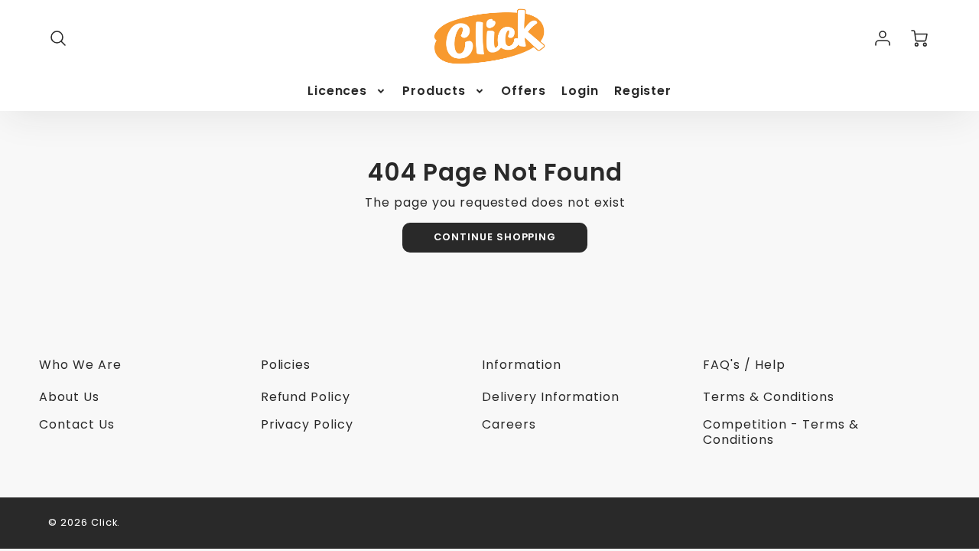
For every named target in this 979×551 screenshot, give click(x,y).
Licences (337, 91)
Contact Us (77, 424)
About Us (69, 397)
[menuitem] (347, 91)
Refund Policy (305, 397)
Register (643, 91)
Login (580, 91)
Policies (286, 364)
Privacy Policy (307, 424)
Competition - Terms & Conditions (780, 432)
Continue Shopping (495, 236)
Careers (509, 424)
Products (434, 91)
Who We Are (80, 364)
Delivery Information (551, 397)
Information (521, 364)
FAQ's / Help (744, 364)
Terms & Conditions (768, 397)
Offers (523, 91)
